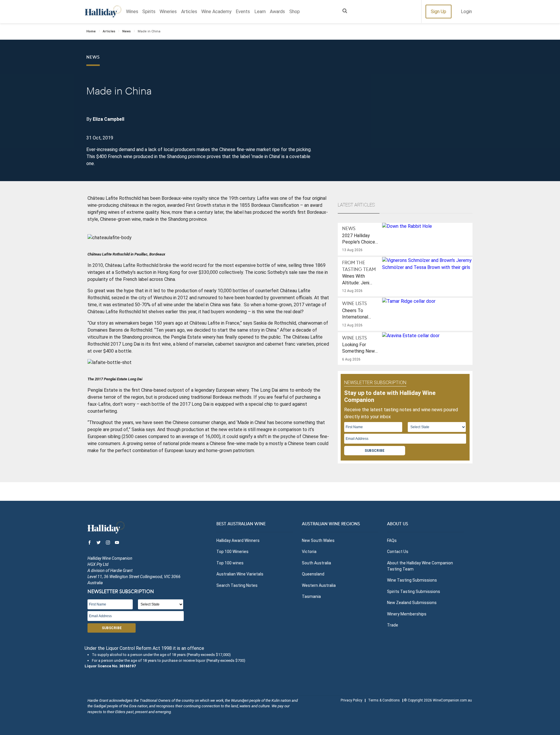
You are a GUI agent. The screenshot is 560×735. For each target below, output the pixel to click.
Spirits (148, 11)
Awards (277, 11)
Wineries (168, 11)
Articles (189, 11)
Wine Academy (216, 11)
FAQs (392, 540)
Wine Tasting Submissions (412, 580)
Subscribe (374, 451)
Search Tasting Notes (237, 585)
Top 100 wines (230, 563)
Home (91, 31)
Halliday (103, 12)
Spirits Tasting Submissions (413, 591)
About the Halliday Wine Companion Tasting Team (420, 566)
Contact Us (397, 551)
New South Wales (318, 540)
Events (243, 11)
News (126, 31)
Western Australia (319, 585)
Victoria (309, 551)
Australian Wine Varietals (239, 574)
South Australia (316, 563)
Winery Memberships (406, 614)
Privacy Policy (351, 700)
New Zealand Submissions (412, 602)
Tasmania (311, 596)
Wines (132, 11)
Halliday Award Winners (238, 540)
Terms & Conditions (384, 700)
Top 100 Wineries (232, 551)
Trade (392, 625)
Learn (260, 11)
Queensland (313, 574)
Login (466, 11)
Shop (294, 11)
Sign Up (438, 11)
